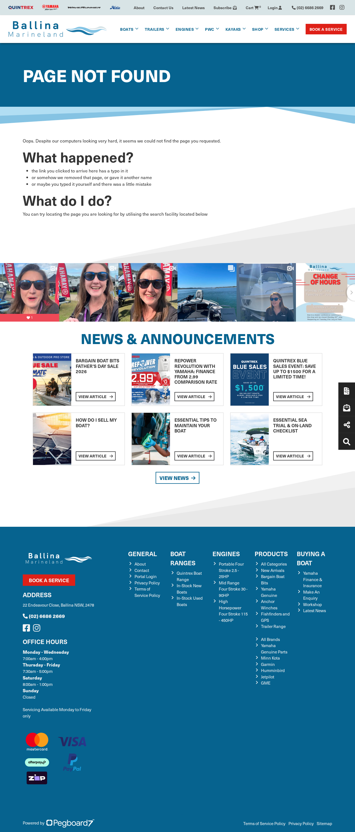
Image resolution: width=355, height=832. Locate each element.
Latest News (193, 7)
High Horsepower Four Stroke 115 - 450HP (233, 610)
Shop (257, 29)
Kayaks (233, 29)
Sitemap (324, 823)
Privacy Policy (147, 583)
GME (265, 683)
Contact (142, 570)
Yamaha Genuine (269, 592)
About (139, 7)
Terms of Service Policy (147, 592)
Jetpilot (267, 677)
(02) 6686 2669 (47, 615)
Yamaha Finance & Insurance (312, 579)
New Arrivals (272, 570)
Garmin (268, 664)
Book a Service (326, 29)
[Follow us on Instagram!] (37, 629)
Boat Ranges (183, 558)
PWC (209, 29)
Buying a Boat (311, 558)
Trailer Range (273, 626)
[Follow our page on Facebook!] (332, 7)
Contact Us (163, 7)
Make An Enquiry (311, 595)
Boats (127, 29)
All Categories (274, 564)
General (142, 553)
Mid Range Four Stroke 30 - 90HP (233, 589)
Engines (226, 553)
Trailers (154, 29)
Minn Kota (270, 658)
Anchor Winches (269, 604)
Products (271, 553)
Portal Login (146, 576)
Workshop (312, 604)
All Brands (270, 639)
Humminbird (273, 670)
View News (174, 477)
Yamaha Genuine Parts (274, 648)
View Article (92, 396)
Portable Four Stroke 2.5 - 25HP (231, 570)
